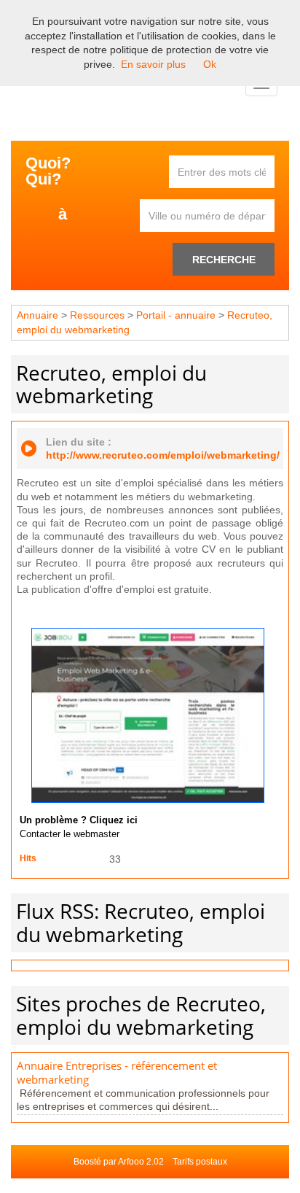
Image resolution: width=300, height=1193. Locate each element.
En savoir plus (153, 64)
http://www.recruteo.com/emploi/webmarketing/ (163, 455)
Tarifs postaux (200, 1162)
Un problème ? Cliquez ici (79, 820)
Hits (28, 858)
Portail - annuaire (176, 315)
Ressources (97, 315)
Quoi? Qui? (48, 171)
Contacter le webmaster (69, 834)
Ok (209, 64)
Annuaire (37, 315)
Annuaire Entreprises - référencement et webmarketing (117, 1072)
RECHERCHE (224, 259)
